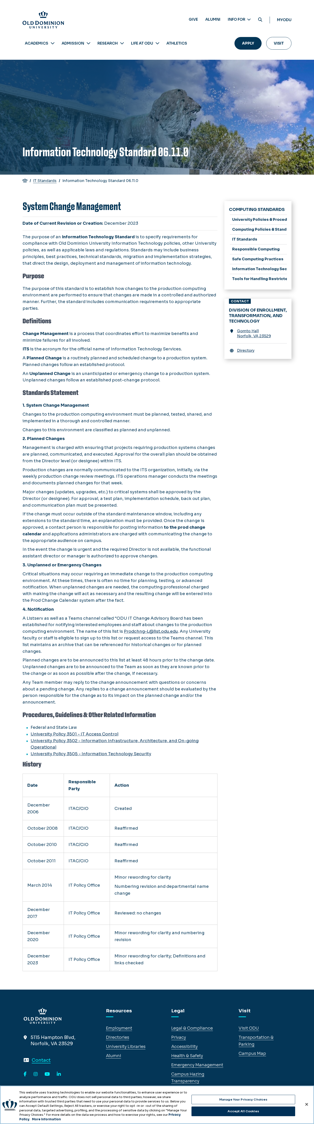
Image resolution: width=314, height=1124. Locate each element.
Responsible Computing (256, 249)
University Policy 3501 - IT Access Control (74, 734)
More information (46, 1119)
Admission (73, 43)
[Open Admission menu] (88, 43)
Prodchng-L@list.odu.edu (151, 631)
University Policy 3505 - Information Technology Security (91, 753)
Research (107, 43)
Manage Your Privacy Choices (243, 1099)
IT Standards (45, 180)
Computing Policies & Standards (259, 229)
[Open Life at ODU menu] (157, 43)
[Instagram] (36, 1074)
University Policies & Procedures (259, 219)
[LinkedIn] (59, 1074)
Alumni (212, 19)
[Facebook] (25, 1074)
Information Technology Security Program (259, 269)
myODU (284, 19)
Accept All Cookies (243, 1111)
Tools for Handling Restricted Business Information (259, 278)
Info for (237, 19)
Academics (36, 43)
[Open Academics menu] (53, 43)
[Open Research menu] (122, 43)
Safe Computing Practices (257, 259)
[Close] (307, 1104)
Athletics (176, 43)
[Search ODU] (260, 20)
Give (193, 19)
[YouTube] (47, 1074)
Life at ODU (142, 43)
